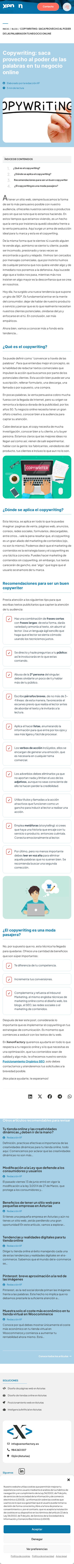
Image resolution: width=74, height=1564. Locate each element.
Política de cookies (20, 1556)
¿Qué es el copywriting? (26, 168)
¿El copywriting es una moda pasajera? (36, 185)
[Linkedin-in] (22, 1471)
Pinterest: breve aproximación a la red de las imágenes (35, 1277)
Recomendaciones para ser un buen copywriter (41, 180)
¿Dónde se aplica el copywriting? (32, 174)
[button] (68, 1480)
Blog (15, 29)
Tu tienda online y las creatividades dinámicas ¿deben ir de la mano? (30, 1130)
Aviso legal (61, 1556)
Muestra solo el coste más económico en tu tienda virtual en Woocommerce (36, 1312)
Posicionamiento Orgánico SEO (24, 1061)
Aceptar (37, 1529)
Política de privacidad (43, 1556)
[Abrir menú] (67, 7)
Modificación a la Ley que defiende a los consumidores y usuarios (33, 1169)
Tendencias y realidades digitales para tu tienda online (34, 1238)
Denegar (37, 1539)
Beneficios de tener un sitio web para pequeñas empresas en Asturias (31, 1204)
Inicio (6, 29)
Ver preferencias (37, 1549)
